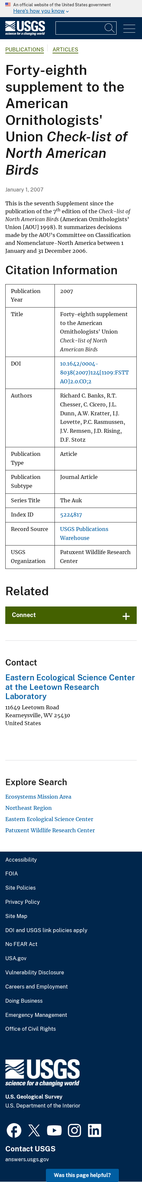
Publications (24, 49)
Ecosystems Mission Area (38, 796)
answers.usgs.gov (27, 1159)
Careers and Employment (36, 987)
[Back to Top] (118, 1158)
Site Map (16, 916)
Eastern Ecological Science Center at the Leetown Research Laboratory (70, 687)
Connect (24, 614)
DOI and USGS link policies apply (46, 930)
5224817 (71, 515)
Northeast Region (28, 808)
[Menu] (129, 29)
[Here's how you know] (71, 8)
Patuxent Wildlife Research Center (50, 830)
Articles (65, 49)
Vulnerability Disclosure (34, 973)
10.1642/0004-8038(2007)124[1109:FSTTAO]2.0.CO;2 (94, 372)
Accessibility (21, 860)
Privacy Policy (22, 902)
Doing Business (24, 1001)
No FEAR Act (21, 944)
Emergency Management (36, 1015)
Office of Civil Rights (30, 1029)
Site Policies (20, 888)
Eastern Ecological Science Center (49, 819)
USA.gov (15, 958)
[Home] (25, 34)
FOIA (11, 874)
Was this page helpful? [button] (82, 1175)
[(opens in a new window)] (14, 1130)
